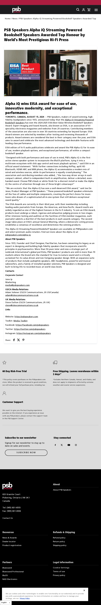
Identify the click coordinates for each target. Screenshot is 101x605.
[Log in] (82, 9)
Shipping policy (59, 545)
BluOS (5, 576)
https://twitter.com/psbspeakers (29, 329)
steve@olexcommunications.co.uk (21, 305)
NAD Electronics (9, 579)
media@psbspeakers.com (17, 285)
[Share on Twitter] (18, 340)
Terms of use (59, 572)
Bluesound (7, 568)
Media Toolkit (20, 321)
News (14, 19)
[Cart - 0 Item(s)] (88, 9)
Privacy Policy (25, 598)
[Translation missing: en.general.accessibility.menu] (95, 9)
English (4, 602)
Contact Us (7, 518)
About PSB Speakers (62, 490)
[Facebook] (55, 445)
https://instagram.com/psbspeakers (34, 333)
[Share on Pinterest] (23, 340)
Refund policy (59, 538)
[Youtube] (69, 445)
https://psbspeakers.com (26, 317)
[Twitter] (62, 445)
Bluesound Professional (13, 572)
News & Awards (9, 538)
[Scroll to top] (96, 600)
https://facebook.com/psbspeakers (32, 325)
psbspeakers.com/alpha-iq (18, 235)
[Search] (77, 9)
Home (8, 19)
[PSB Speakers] (16, 10)
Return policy (59, 542)
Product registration (11, 545)
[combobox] (6, 602)
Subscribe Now (26, 453)
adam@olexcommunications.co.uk (21, 295)
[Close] (84, 590)
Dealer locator (9, 542)
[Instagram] (76, 445)
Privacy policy (59, 575)
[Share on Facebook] (14, 340)
